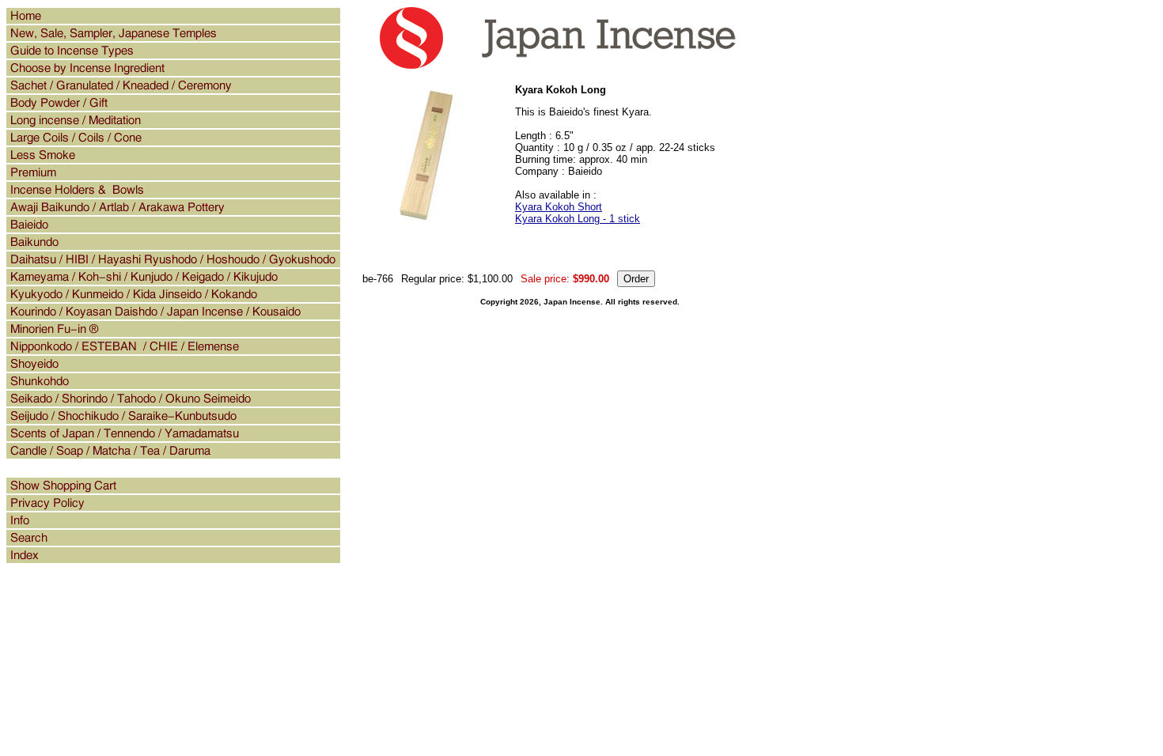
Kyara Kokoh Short (558, 207)
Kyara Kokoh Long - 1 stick (577, 219)
